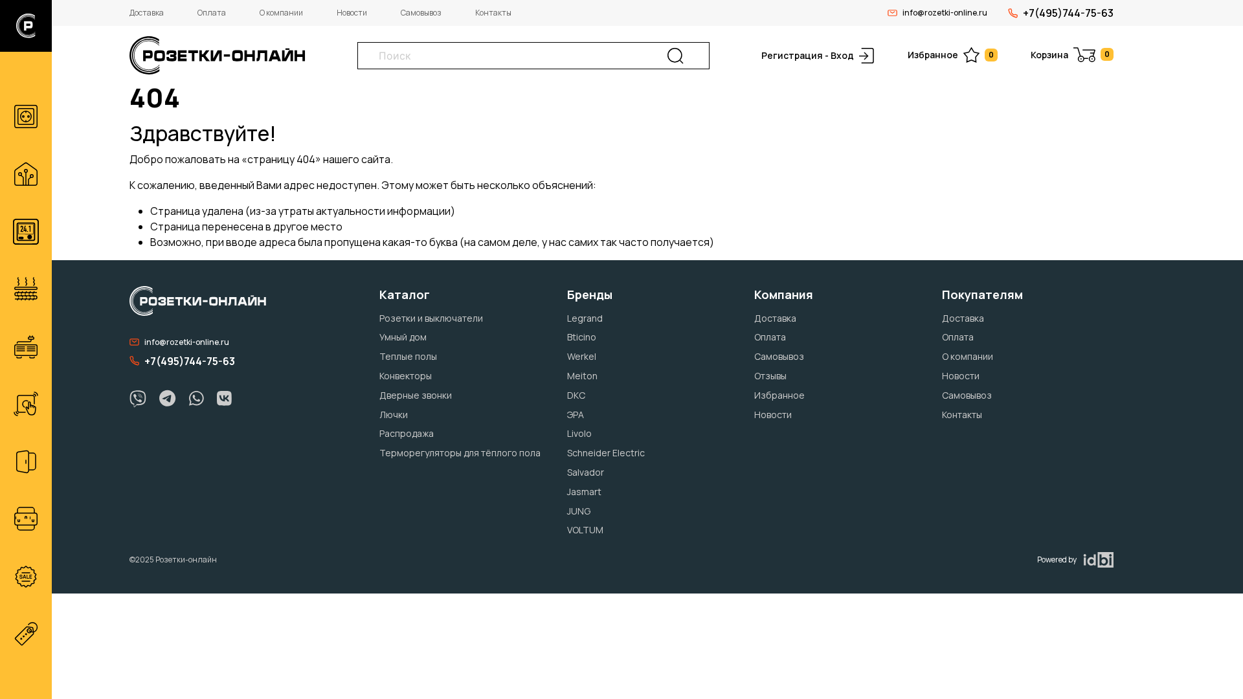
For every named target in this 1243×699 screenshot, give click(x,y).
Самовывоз (421, 12)
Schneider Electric (606, 453)
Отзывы (770, 376)
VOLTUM (585, 530)
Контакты (493, 12)
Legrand (585, 318)
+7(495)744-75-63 (1068, 13)
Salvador (585, 472)
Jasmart (584, 491)
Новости (352, 12)
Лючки (393, 414)
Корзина (1070, 55)
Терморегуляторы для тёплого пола (460, 453)
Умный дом (403, 337)
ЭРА (575, 414)
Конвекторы (405, 376)
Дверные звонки (415, 395)
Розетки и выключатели (431, 318)
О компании (281, 12)
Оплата (211, 12)
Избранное (951, 55)
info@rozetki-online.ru (944, 12)
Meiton (582, 376)
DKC (576, 395)
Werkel (581, 356)
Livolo (579, 433)
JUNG (578, 511)
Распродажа (406, 433)
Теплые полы (408, 356)
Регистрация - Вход (807, 55)
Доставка (146, 12)
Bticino (581, 337)
